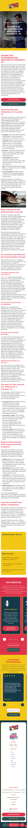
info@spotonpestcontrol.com (13, 797)
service (6, 277)
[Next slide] (22, 639)
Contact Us (13, 758)
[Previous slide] (4, 639)
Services (12, 754)
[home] (13, 6)
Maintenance (13, 764)
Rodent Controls (13, 20)
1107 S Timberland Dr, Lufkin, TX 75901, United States (13, 789)
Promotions (13, 762)
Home (13, 18)
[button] (22, 825)
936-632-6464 (14, 799)
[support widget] (26, 826)
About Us (13, 756)
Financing (13, 766)
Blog (12, 760)
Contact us (13, 522)
